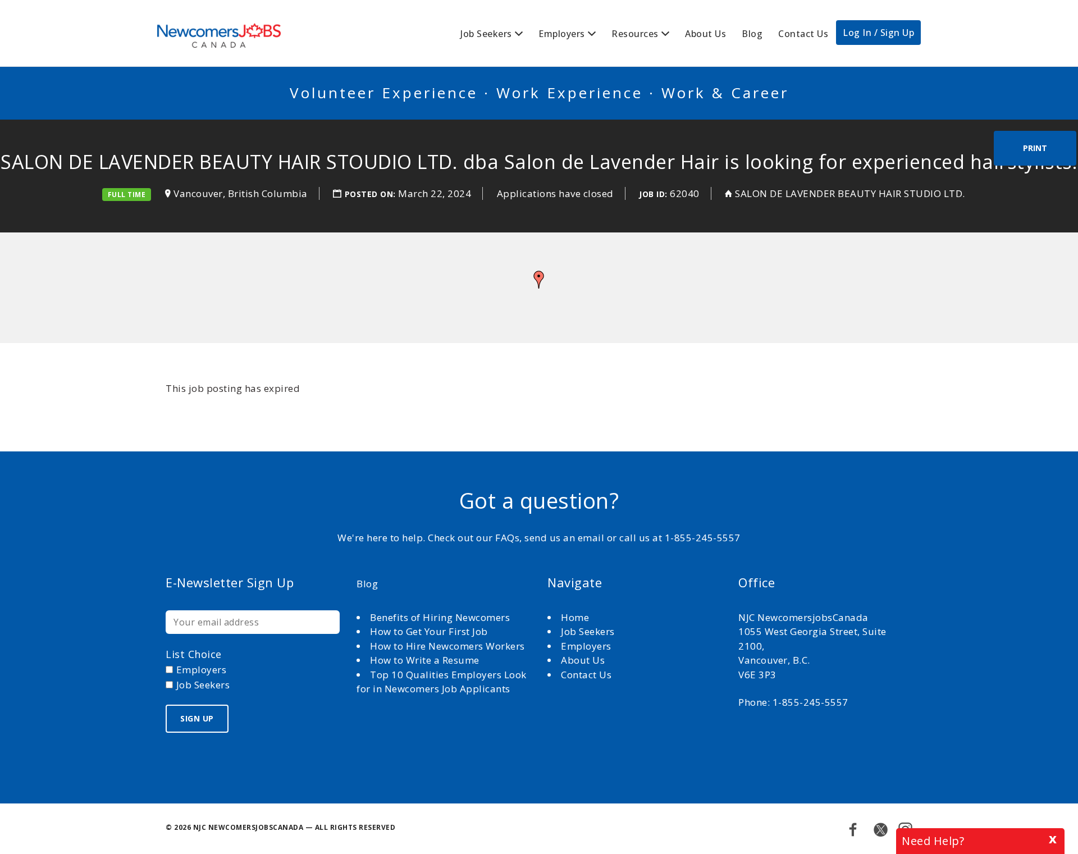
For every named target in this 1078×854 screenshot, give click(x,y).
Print (1035, 148)
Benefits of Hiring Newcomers (440, 617)
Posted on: (372, 194)
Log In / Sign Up (878, 32)
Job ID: (653, 194)
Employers (561, 34)
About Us (705, 34)
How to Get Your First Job (429, 631)
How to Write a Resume (424, 660)
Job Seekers (486, 34)
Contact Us (803, 34)
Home (576, 617)
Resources (635, 34)
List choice (194, 654)
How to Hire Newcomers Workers (447, 646)
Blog (752, 34)
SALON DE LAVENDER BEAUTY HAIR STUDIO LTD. (850, 193)
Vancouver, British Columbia (240, 193)
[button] (539, 280)
